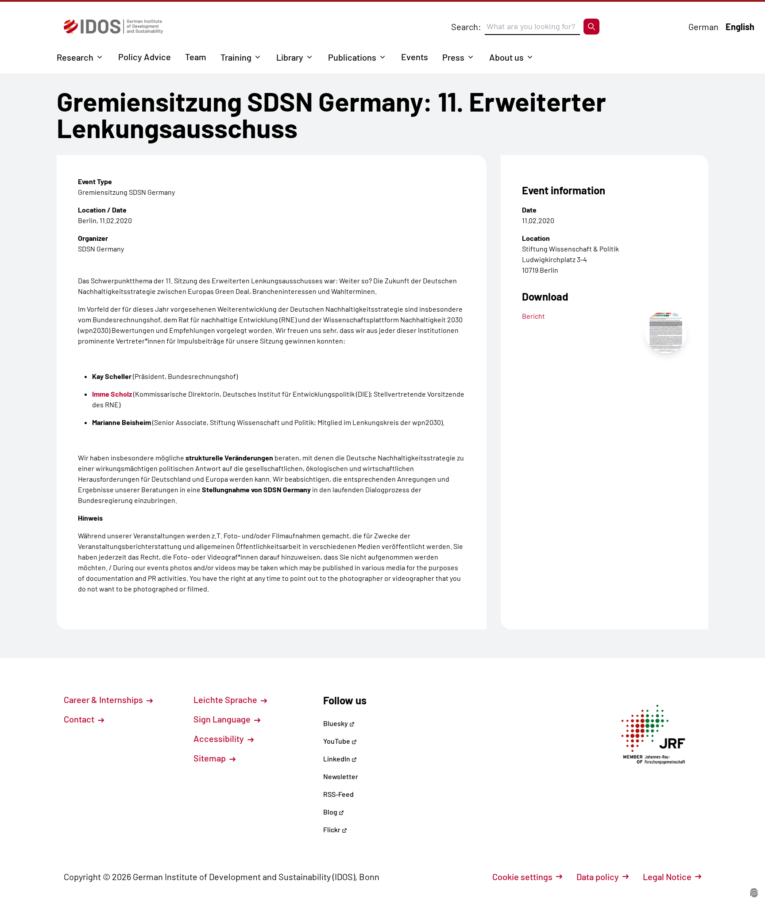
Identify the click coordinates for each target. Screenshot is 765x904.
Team (195, 56)
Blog (331, 811)
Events (414, 56)
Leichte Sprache (226, 699)
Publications (352, 57)
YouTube (337, 741)
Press (453, 57)
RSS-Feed (338, 794)
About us (506, 57)
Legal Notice (667, 876)
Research (75, 57)
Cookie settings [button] (522, 876)
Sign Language (222, 719)
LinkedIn (337, 758)
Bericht (533, 316)
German (703, 26)
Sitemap (210, 758)
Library (289, 57)
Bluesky (336, 723)
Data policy (597, 876)
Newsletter (340, 776)
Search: (466, 26)
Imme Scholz (112, 394)
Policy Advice (144, 56)
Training (235, 57)
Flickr (332, 829)
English (740, 26)
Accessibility (219, 738)
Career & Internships (104, 699)
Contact (80, 719)
